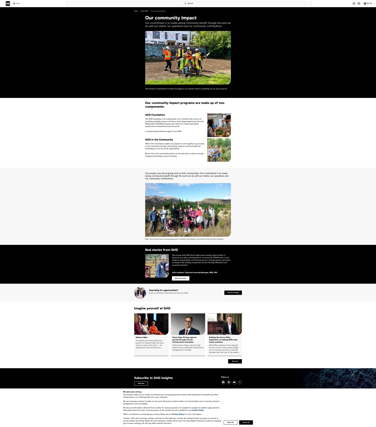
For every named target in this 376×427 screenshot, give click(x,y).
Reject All (230, 422)
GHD (8, 3)
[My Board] (354, 3)
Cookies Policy (197, 410)
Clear (304, 3)
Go (309, 3)
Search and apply (233, 292)
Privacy (178, 414)
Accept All (246, 422)
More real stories (180, 278)
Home (136, 11)
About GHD (144, 11)
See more (235, 361)
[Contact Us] (359, 3)
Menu (18, 3)
